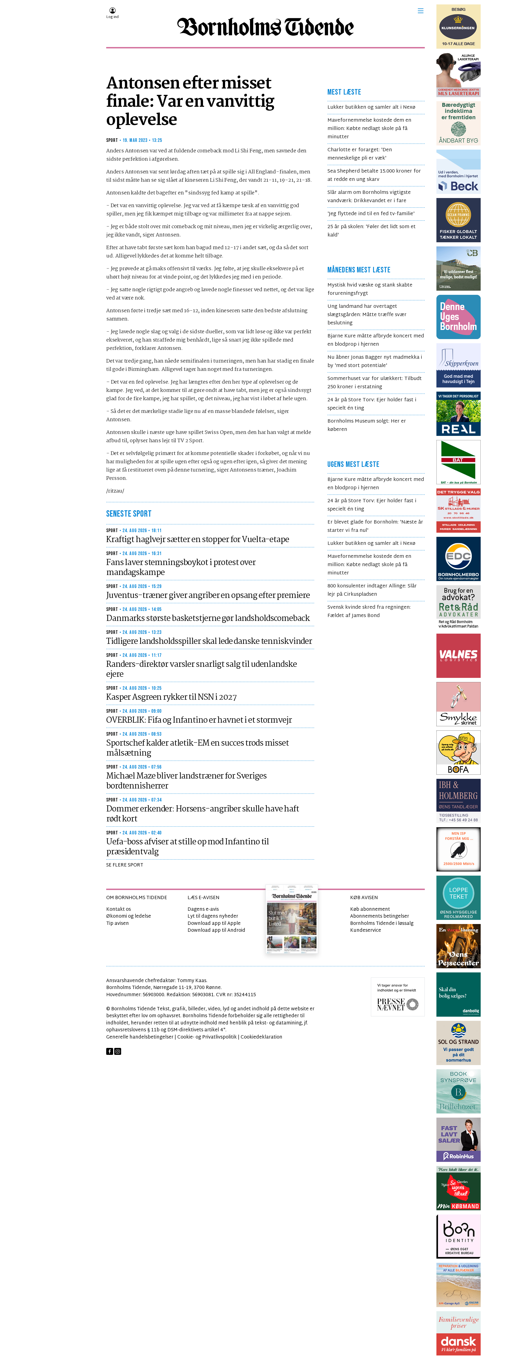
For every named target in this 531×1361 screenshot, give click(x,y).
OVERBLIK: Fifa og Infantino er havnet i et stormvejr (199, 720)
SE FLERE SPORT (124, 865)
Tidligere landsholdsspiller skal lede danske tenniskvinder (209, 641)
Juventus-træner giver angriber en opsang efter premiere (207, 595)
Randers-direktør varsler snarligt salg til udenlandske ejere (201, 669)
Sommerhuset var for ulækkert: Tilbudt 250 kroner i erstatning (374, 383)
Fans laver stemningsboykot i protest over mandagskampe (181, 567)
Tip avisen (117, 923)
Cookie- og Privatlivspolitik (207, 1037)
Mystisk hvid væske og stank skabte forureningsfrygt (369, 289)
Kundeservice (365, 930)
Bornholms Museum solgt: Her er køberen (366, 425)
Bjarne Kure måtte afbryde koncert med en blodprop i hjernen (375, 340)
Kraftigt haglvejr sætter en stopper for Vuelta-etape (197, 540)
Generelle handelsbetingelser (139, 1037)
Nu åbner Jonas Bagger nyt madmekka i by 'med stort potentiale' (374, 361)
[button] (421, 11)
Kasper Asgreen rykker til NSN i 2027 (171, 697)
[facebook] (109, 1051)
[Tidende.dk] (265, 27)
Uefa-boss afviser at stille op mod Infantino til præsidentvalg (187, 847)
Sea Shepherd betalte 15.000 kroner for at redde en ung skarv (374, 175)
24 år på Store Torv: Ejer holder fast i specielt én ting (371, 404)
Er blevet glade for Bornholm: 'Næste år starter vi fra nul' (375, 526)
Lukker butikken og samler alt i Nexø (371, 107)
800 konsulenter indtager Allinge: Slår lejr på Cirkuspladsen (372, 590)
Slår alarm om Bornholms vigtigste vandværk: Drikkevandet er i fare (369, 196)
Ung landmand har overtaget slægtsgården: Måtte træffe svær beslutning (367, 315)
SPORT (112, 140)
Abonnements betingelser (379, 916)
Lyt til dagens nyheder (213, 916)
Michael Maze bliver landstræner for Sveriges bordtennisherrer (186, 781)
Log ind (112, 17)
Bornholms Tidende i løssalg (381, 923)
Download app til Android (216, 930)
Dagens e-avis (203, 909)
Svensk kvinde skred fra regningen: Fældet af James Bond (369, 611)
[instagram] (117, 1051)
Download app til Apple (214, 923)
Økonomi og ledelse (128, 916)
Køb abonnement (370, 909)
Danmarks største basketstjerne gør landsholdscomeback (208, 618)
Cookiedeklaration (261, 1037)
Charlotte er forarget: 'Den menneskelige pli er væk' (359, 154)
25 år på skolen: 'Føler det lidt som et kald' (371, 231)
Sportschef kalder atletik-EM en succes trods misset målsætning (197, 748)
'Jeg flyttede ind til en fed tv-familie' (371, 213)
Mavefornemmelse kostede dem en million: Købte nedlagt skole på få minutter (369, 129)
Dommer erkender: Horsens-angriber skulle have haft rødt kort (202, 814)
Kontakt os (118, 909)
